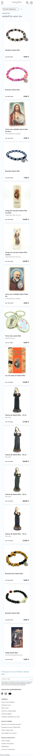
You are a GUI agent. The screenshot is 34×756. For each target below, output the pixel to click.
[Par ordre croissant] (21, 9)
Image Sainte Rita (11, 653)
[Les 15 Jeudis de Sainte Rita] (17, 360)
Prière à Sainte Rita (7, 730)
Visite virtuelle (5, 741)
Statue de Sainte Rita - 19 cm (15, 494)
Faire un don (5, 708)
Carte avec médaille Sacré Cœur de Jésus (16, 130)
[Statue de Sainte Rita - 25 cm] (17, 439)
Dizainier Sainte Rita (12, 50)
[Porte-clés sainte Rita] (17, 321)
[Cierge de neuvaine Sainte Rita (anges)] (17, 237)
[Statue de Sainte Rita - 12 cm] (17, 400)
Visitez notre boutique (8, 702)
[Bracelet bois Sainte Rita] (17, 558)
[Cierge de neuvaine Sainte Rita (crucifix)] (17, 195)
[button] (10, 9)
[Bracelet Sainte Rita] (17, 74)
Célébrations (5, 746)
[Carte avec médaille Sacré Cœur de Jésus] (17, 114)
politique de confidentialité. (20, 684)
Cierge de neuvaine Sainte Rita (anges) (16, 253)
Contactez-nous (6, 705)
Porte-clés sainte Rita (13, 336)
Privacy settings (5, 755)
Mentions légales (6, 714)
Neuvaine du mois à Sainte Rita (10, 727)
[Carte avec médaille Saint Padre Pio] (17, 279)
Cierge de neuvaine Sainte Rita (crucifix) (16, 212)
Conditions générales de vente (10, 717)
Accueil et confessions (8, 749)
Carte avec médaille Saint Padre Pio (16, 295)
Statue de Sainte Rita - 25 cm (15, 455)
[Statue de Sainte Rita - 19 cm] (17, 479)
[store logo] (16, 2)
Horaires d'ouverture (7, 744)
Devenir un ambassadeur (8, 711)
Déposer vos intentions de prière (11, 724)
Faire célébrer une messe (9, 733)
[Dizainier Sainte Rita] (17, 35)
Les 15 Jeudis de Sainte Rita (15, 376)
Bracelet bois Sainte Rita (14, 574)
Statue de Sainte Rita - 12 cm (15, 415)
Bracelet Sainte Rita (12, 90)
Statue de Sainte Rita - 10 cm (15, 534)
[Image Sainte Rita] (17, 637)
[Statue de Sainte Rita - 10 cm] (17, 519)
